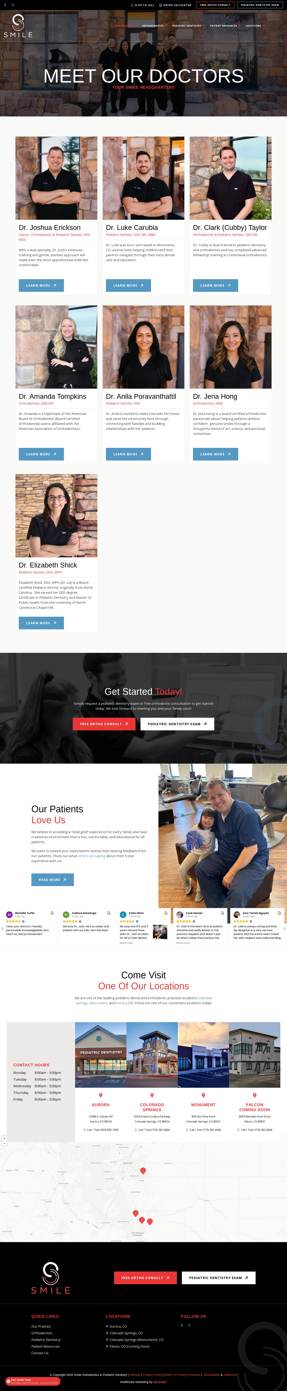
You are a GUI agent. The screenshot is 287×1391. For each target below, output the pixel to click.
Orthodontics (153, 25)
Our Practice (124, 25)
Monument (98, 1003)
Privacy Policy (152, 1375)
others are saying (91, 856)
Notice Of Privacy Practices (182, 1375)
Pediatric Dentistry (186, 25)
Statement (230, 1375)
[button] (284, 928)
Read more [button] (15, 943)
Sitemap (135, 1375)
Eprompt (160, 1382)
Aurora (121, 1003)
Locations (253, 25)
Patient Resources (223, 25)
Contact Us (39, 1353)
